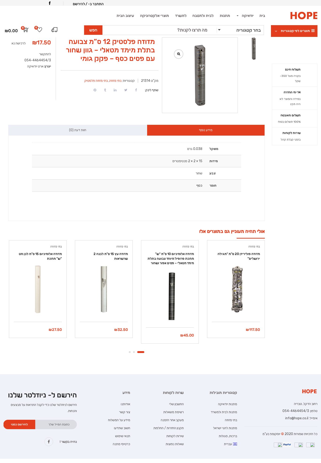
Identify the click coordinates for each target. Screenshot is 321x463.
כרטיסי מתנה (121, 444)
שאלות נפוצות (175, 444)
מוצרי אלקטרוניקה (154, 15)
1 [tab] (140, 352)
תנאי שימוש (122, 436)
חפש (93, 30)
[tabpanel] (235, 292)
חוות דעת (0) (77, 130)
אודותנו (125, 404)
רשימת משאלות (173, 412)
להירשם (79, 4)
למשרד (181, 15)
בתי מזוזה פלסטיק (96, 81)
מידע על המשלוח (119, 420)
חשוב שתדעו (122, 428)
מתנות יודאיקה (227, 404)
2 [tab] (134, 352)
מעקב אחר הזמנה (172, 420)
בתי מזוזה (115, 81)
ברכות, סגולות (228, 436)
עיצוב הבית (125, 15)
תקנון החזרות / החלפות (168, 428)
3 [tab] (130, 352)
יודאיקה (247, 15)
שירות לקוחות (175, 436)
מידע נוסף (205, 130)
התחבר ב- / (95, 4)
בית (262, 15)
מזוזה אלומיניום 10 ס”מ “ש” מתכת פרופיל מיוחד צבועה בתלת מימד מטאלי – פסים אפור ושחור (171, 258)
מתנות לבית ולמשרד (224, 412)
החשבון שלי (176, 404)
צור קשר (124, 412)
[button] (26, 31)
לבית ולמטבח (203, 15)
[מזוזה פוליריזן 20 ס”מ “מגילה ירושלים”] (236, 289)
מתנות (225, 15)
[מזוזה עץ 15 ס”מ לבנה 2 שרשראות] (104, 289)
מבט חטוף (236, 310)
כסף (199, 186)
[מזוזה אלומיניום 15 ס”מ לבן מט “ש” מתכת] (38, 289)
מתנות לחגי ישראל (225, 428)
